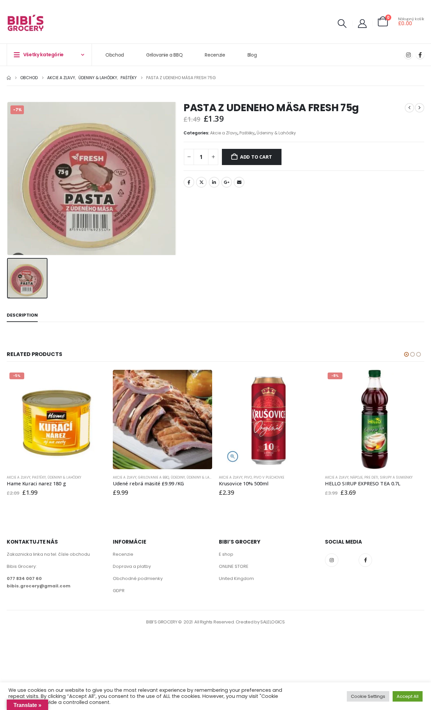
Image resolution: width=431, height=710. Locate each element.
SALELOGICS (272, 622)
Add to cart (256, 157)
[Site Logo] (25, 23)
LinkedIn (214, 182)
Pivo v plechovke (269, 477)
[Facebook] (420, 55)
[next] (419, 107)
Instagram (331, 560)
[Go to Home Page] (9, 78)
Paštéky (247, 133)
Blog (252, 55)
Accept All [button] (408, 696)
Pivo (248, 477)
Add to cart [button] (95, 381)
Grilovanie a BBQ (164, 55)
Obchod (114, 55)
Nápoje (356, 477)
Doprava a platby (132, 566)
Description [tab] (22, 315)
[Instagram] (408, 55)
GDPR (119, 590)
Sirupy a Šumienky (396, 477)
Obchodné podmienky (138, 578)
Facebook (189, 182)
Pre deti (371, 477)
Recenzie (215, 55)
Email (239, 182)
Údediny (178, 477)
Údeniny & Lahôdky (276, 133)
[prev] (409, 107)
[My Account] (362, 23)
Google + (226, 182)
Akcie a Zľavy (223, 133)
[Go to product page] (162, 419)
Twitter (201, 182)
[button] (342, 23)
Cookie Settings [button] (368, 696)
